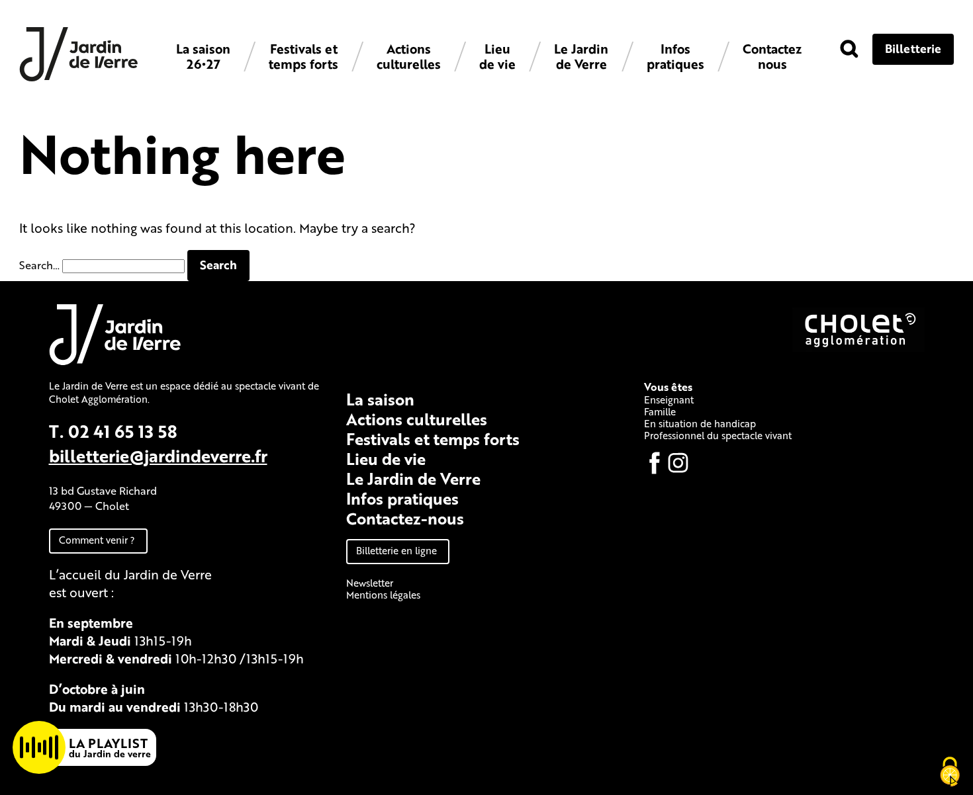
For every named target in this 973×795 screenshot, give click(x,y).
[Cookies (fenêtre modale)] (950, 772)
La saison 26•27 (203, 56)
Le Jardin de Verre (581, 56)
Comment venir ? (97, 539)
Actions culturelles (409, 56)
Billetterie (913, 48)
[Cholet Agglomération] (858, 347)
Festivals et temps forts (303, 56)
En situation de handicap (700, 423)
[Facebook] (654, 463)
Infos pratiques (675, 56)
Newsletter (369, 582)
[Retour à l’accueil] (78, 77)
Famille (660, 411)
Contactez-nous (405, 518)
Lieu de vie (497, 56)
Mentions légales (383, 594)
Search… (39, 264)
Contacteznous (772, 56)
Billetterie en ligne (396, 550)
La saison (380, 399)
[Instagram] (678, 463)
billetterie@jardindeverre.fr (158, 455)
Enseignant (669, 399)
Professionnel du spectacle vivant (718, 435)
